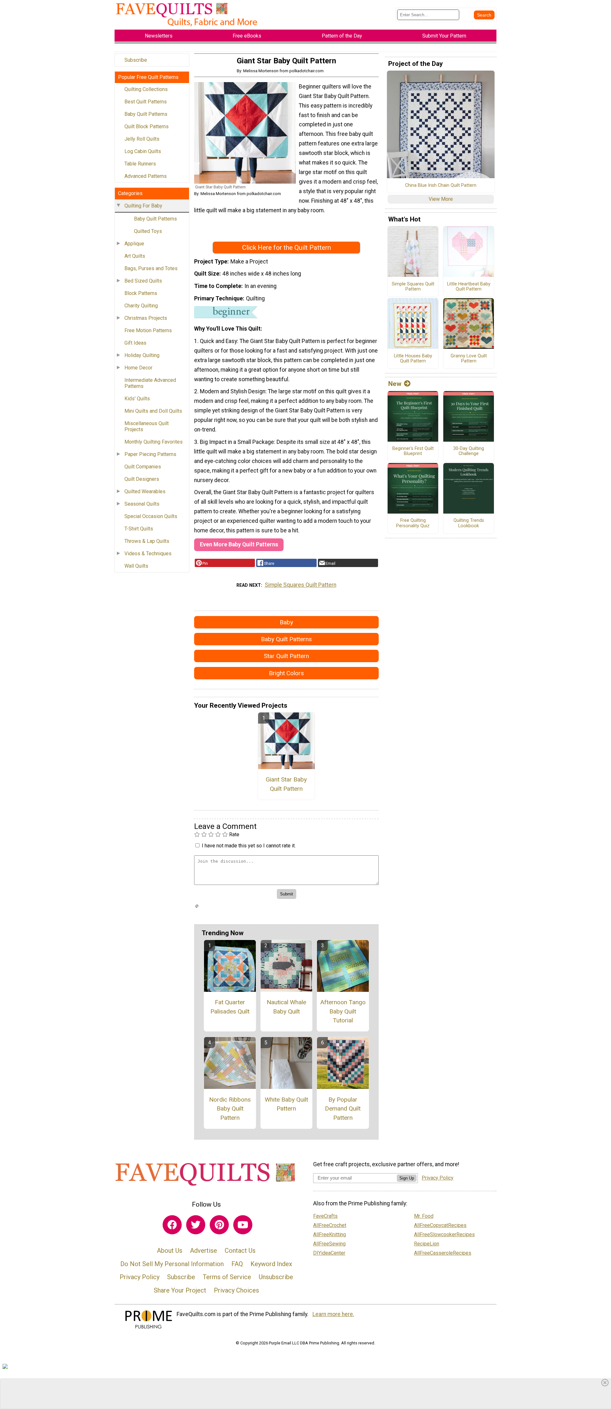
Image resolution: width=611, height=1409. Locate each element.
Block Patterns (140, 293)
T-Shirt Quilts (138, 529)
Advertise (203, 1250)
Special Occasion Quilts (150, 516)
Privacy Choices (236, 1290)
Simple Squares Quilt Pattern (300, 585)
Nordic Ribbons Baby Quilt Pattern (230, 1109)
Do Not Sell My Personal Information (172, 1264)
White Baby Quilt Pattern (286, 1104)
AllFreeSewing (329, 1244)
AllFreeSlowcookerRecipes (444, 1234)
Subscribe (135, 60)
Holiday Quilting (141, 355)
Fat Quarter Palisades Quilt (229, 1007)
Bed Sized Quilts (143, 281)
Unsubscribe (276, 1277)
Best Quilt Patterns (145, 102)
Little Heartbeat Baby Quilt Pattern (468, 287)
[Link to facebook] (172, 1224)
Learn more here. (333, 1314)
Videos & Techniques (148, 553)
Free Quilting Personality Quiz (413, 523)
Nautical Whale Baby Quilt (286, 1007)
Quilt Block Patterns (146, 126)
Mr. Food (423, 1216)
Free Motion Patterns (148, 330)
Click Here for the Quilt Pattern (286, 247)
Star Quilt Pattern (286, 656)
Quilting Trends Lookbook (468, 523)
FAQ (237, 1264)
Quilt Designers (141, 479)
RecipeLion (426, 1244)
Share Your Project (180, 1290)
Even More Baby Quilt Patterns (239, 544)
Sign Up (406, 1178)
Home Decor (138, 368)
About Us (169, 1250)
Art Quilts (134, 256)
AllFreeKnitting (329, 1234)
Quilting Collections (146, 89)
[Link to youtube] (242, 1224)
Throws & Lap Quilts (146, 541)
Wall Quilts (136, 566)
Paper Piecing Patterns (150, 454)
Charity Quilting (141, 306)
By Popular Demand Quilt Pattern (343, 1109)
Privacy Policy (139, 1277)
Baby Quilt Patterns (145, 114)
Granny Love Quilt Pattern (469, 359)
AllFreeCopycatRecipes (440, 1225)
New (394, 384)
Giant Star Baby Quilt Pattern (286, 784)
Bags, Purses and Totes (151, 268)
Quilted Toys (148, 231)
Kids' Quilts (137, 399)
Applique (134, 244)
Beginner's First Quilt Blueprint (413, 451)
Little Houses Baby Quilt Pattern (413, 359)
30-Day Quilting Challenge (468, 451)
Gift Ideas (135, 343)
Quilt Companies (142, 467)
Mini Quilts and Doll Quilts (153, 411)
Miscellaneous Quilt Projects (146, 426)
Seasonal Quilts (141, 504)
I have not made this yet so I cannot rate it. (249, 846)
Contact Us (240, 1250)
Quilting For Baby (143, 206)
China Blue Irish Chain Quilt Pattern (440, 185)
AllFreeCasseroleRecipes (442, 1253)
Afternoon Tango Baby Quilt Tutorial (343, 1011)
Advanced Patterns (145, 176)
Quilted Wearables (144, 491)
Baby (286, 622)
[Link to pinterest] (219, 1224)
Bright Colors (286, 673)
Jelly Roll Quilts (141, 139)
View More (441, 199)
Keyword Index (271, 1264)
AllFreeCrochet (329, 1225)
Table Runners (140, 164)
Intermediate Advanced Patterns (150, 383)
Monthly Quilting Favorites (153, 442)
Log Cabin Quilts (142, 151)
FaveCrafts (325, 1216)
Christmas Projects (145, 318)
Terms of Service (227, 1277)
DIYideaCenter (329, 1253)
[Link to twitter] (195, 1224)
